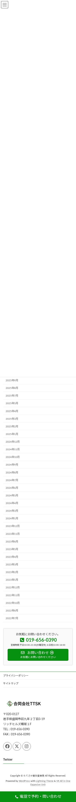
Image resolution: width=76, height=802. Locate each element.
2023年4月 (12, 557)
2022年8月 (12, 610)
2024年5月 (12, 495)
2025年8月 (12, 388)
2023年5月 (12, 549)
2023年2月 (12, 572)
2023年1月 (12, 580)
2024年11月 (13, 449)
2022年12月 (13, 587)
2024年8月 (12, 472)
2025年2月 (12, 426)
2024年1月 (12, 518)
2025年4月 (12, 411)
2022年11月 (13, 595)
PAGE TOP (69, 773)
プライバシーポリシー (15, 675)
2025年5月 (12, 403)
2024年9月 (12, 465)
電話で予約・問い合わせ (40, 797)
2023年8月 (12, 541)
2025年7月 (12, 396)
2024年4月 (12, 503)
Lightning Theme (44, 781)
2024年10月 (13, 457)
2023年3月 (12, 564)
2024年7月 (12, 480)
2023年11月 (13, 534)
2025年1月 (12, 434)
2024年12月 (13, 442)
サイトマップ (10, 683)
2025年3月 (12, 419)
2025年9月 (12, 380)
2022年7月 (12, 618)
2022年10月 (13, 603)
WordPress (24, 781)
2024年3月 (12, 511)
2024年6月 (12, 488)
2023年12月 (13, 526)
